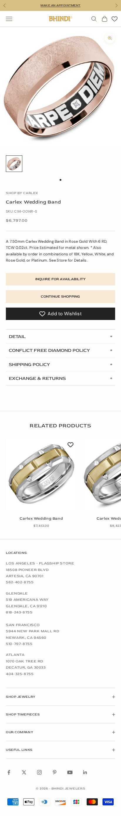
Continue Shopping (60, 296)
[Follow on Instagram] (39, 772)
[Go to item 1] (14, 163)
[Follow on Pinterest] (55, 772)
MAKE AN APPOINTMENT (60, 5)
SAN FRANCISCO (23, 625)
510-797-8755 (19, 643)
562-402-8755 (20, 582)
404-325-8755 (20, 673)
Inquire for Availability (60, 279)
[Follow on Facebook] (9, 772)
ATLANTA (15, 654)
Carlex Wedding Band (41, 518)
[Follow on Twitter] (24, 772)
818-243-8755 (19, 612)
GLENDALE (17, 593)
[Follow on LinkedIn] (85, 772)
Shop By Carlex (22, 193)
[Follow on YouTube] (70, 772)
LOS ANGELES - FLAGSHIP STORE (40, 563)
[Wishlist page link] (114, 19)
